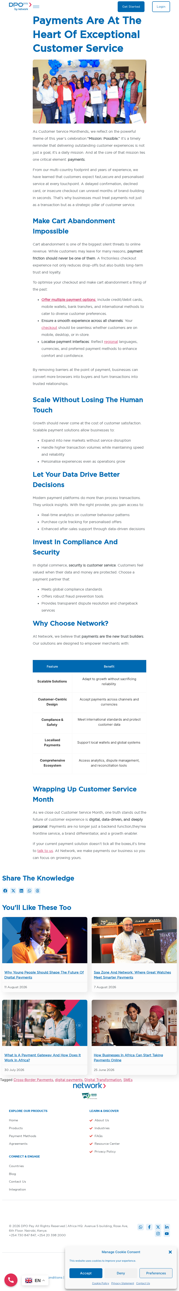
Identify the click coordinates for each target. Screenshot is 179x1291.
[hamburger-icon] (36, 7)
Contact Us (143, 1283)
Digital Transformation (102, 1080)
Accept (86, 1273)
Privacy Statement (122, 1283)
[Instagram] (158, 1233)
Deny (121, 1273)
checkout (49, 327)
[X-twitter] (158, 1227)
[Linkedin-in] (167, 1227)
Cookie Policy (100, 1283)
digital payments (69, 1080)
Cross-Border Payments (33, 1080)
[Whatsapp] (140, 1227)
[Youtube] (167, 1233)
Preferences (156, 1273)
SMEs (128, 1080)
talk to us (45, 850)
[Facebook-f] (149, 1227)
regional (111, 341)
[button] (170, 1252)
